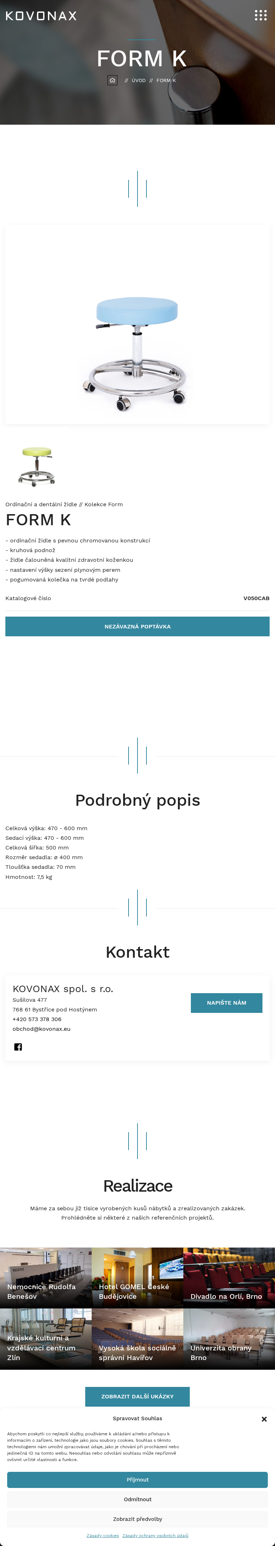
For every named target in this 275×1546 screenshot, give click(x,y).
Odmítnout (137, 1499)
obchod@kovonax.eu (42, 1028)
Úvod (139, 80)
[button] (264, 1418)
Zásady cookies (103, 1535)
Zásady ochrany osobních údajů (155, 1535)
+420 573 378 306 (37, 1019)
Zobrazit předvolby (137, 1519)
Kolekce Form (104, 504)
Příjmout (138, 1479)
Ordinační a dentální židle (42, 504)
